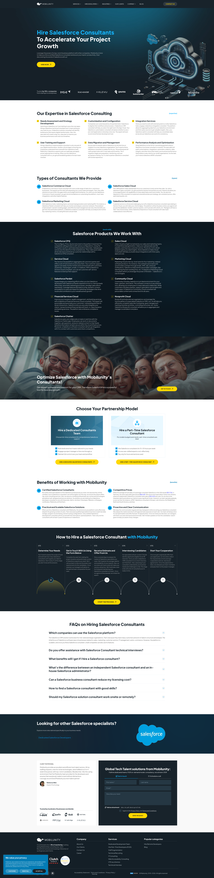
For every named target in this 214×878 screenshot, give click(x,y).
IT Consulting (112, 856)
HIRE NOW (45, 64)
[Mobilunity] (45, 4)
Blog (142, 4)
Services (76, 4)
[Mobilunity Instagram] (53, 873)
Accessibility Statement (82, 872)
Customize (12, 871)
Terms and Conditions (149, 811)
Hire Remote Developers (152, 844)
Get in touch (166, 389)
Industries (106, 4)
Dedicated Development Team (119, 844)
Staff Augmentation (115, 850)
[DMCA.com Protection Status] (134, 873)
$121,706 (169, 493)
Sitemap (94, 874)
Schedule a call (155, 776)
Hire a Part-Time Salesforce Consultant (136, 462)
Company (130, 4)
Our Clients (119, 4)
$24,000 (152, 496)
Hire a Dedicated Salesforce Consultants (75, 462)
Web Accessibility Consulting (118, 859)
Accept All (39, 871)
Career (79, 853)
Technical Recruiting (115, 853)
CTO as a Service (114, 862)
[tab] (107, 638)
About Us (80, 844)
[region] (25, 865)
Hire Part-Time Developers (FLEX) (119, 847)
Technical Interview (115, 865)
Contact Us (170, 4)
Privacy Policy (135, 811)
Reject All (25, 871)
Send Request (137, 815)
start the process (106, 602)
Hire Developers (91, 4)
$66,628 (142, 494)
